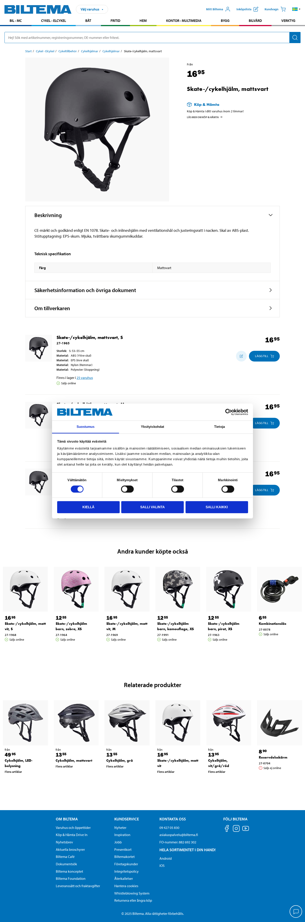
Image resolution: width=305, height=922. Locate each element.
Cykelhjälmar (89, 51)
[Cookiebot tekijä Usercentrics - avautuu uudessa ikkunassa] (228, 412)
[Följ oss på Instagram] (236, 829)
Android (165, 858)
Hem (143, 20)
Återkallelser (123, 878)
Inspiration (122, 834)
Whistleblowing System (131, 893)
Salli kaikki (217, 507)
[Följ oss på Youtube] (245, 830)
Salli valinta (152, 507)
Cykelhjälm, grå (119, 760)
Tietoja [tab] (219, 427)
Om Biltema (67, 819)
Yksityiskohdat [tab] (152, 427)
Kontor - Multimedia (183, 20)
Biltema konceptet (69, 871)
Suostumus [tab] (86, 427)
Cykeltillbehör (67, 51)
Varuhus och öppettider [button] (73, 827)
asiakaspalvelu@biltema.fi (178, 834)
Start (28, 51)
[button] (296, 9)
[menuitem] (15, 21)
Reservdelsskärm (273, 757)
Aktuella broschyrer (70, 849)
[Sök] (295, 37)
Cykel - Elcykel (53, 20)
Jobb (118, 842)
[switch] (127, 489)
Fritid (115, 20)
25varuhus (85, 377)
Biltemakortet (124, 856)
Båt (88, 20)
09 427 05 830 (169, 827)
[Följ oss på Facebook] (226, 829)
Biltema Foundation (71, 878)
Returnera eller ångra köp (133, 900)
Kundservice (126, 819)
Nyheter (120, 827)
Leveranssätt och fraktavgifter (78, 886)
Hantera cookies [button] (126, 886)
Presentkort (123, 849)
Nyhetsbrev (64, 842)
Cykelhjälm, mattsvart (74, 760)
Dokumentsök (66, 864)
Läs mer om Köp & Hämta (203, 117)
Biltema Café (65, 856)
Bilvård (255, 20)
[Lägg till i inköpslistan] (241, 356)
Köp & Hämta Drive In (72, 834)
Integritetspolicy (126, 871)
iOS (162, 865)
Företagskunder (126, 864)
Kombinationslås (272, 623)
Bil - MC (16, 20)
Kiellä (88, 507)
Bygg (225, 20)
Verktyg (288, 20)
